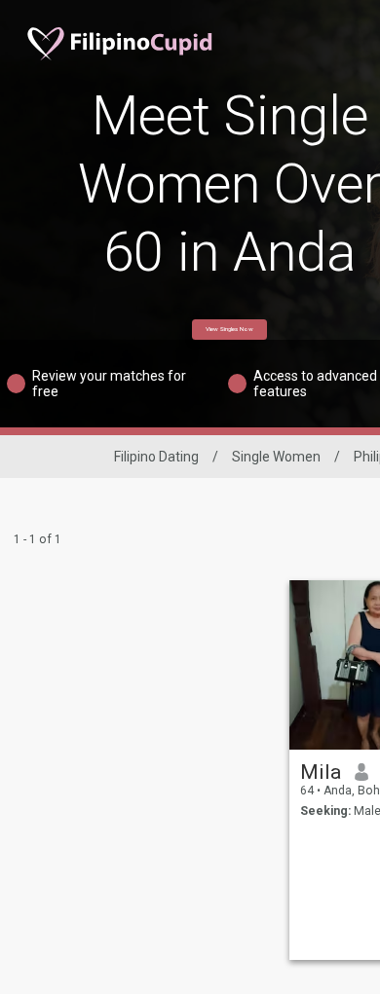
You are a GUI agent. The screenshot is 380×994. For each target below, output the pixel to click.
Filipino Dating (156, 456)
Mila (320, 772)
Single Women (276, 456)
